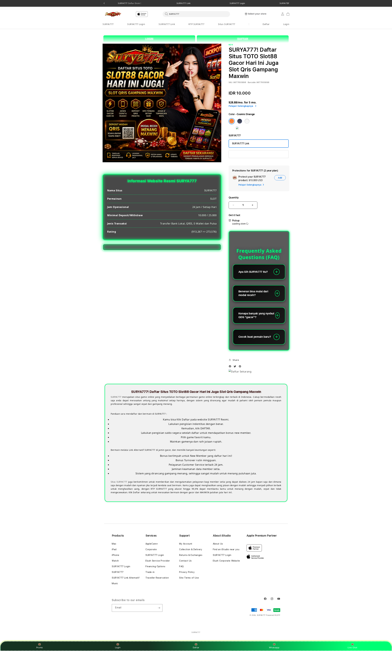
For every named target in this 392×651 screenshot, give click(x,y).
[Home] (113, 14)
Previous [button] (104, 3)
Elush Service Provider (157, 561)
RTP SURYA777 (196, 24)
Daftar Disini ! (134, 3)
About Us (218, 544)
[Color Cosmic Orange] (232, 121)
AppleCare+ (151, 544)
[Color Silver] (247, 121)
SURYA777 (129, 3)
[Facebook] (231, 367)
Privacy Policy (187, 572)
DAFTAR (242, 39)
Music (115, 583)
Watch (115, 561)
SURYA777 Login (237, 3)
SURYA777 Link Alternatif (125, 578)
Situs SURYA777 (226, 24)
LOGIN (149, 39)
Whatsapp (274, 647)
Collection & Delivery (190, 549)
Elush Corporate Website (226, 561)
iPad (114, 549)
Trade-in (150, 572)
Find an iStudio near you (226, 549)
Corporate (151, 549)
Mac (114, 544)
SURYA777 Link (183, 3)
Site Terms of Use (189, 578)
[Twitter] (236, 367)
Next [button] (287, 3)
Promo (39, 647)
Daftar (196, 647)
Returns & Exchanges (190, 555)
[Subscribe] (159, 608)
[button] (108, 24)
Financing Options (155, 566)
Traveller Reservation (157, 578)
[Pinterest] (241, 367)
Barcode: (252, 82)
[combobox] (196, 14)
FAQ (181, 566)
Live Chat (352, 647)
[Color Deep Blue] (239, 121)
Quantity (234, 197)
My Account (185, 544)
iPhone (115, 555)
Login (118, 647)
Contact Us (185, 561)
